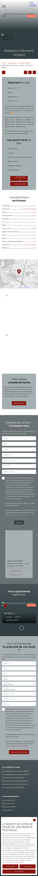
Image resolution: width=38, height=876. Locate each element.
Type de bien (6, 682)
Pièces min (7, 704)
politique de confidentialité (19, 515)
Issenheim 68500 (24, 63)
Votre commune (9, 461)
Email (5, 449)
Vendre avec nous (8, 803)
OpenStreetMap (27, 287)
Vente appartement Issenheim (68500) (15, 771)
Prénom (6, 438)
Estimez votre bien (8, 800)
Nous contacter (7, 810)
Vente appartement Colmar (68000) (14, 784)
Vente (4, 63)
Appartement (12, 63)
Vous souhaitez (7, 465)
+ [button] (2, 262)
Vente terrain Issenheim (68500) (13, 778)
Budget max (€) (9, 694)
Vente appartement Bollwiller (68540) (15, 781)
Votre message (9, 472)
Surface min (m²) (9, 699)
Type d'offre (6, 677)
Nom (5, 444)
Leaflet (19, 287)
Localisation (6, 688)
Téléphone (7, 455)
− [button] (2, 265)
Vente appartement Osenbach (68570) (15, 774)
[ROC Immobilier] (32, 6)
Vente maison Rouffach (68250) (13, 787)
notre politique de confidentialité (12, 862)
